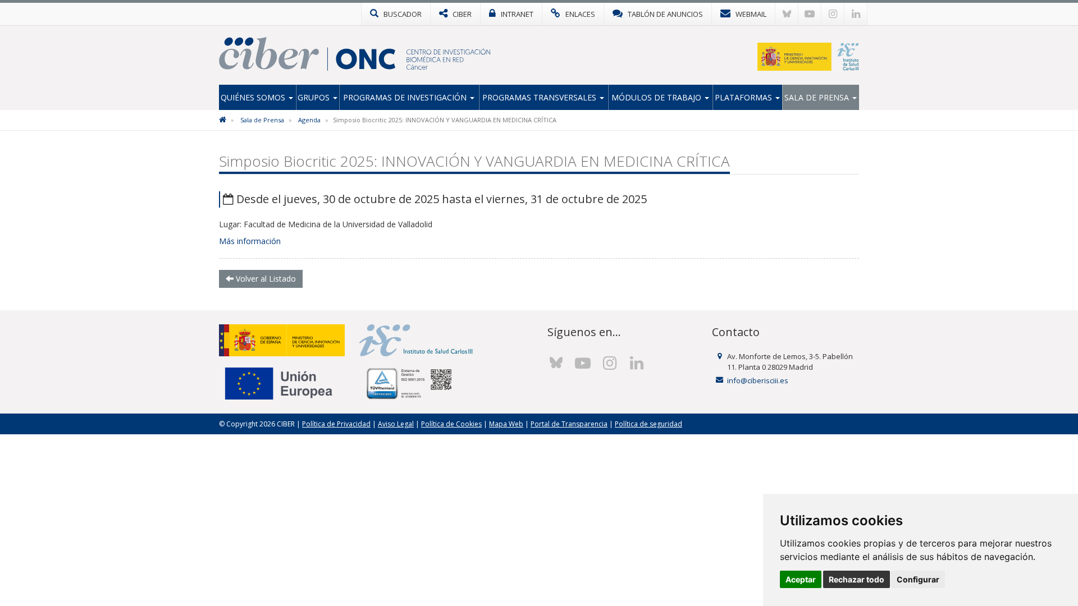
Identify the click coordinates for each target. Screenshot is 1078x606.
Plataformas (744, 97)
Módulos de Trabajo (657, 97)
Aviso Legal (396, 424)
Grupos (315, 97)
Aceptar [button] (800, 579)
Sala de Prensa (817, 97)
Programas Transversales (540, 97)
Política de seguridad (648, 424)
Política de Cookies (451, 424)
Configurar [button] (918, 579)
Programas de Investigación (406, 97)
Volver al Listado (265, 278)
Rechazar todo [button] (856, 579)
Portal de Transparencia (569, 424)
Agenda (309, 120)
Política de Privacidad (336, 424)
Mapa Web (506, 424)
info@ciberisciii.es (757, 380)
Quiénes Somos (254, 97)
